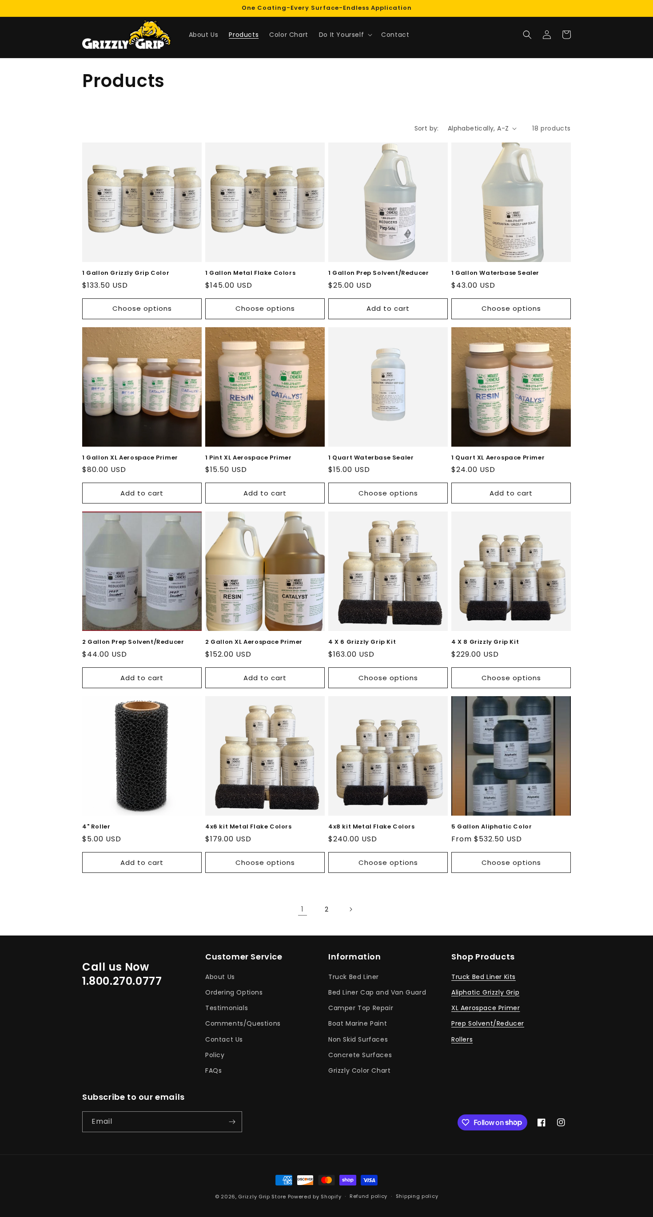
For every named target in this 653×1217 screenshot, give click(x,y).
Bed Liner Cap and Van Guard (377, 992)
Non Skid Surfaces (358, 1039)
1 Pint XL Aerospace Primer (248, 458)
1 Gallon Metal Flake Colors (250, 273)
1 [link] (302, 909)
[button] (345, 34)
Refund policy (368, 1196)
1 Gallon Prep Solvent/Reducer (378, 273)
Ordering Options (234, 992)
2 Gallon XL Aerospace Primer (254, 642)
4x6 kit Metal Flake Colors (248, 827)
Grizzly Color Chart (359, 1070)
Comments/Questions (243, 1023)
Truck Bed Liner (353, 976)
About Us (220, 976)
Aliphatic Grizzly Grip (485, 992)
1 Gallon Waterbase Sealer (495, 273)
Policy (215, 1055)
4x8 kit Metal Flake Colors (371, 827)
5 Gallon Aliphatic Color (491, 827)
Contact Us (224, 1039)
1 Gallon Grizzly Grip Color (125, 273)
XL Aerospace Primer (485, 1007)
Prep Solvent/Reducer (487, 1023)
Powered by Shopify (315, 1196)
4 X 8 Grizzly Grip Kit (485, 642)
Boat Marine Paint (357, 1023)
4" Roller (96, 827)
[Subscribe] (232, 1121)
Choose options (142, 308)
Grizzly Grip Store (262, 1196)
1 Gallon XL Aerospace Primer (130, 458)
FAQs (213, 1070)
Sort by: (426, 128)
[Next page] (350, 909)
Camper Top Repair (360, 1007)
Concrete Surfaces (360, 1055)
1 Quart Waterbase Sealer (371, 458)
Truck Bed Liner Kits (483, 976)
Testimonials (226, 1007)
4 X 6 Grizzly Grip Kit (362, 642)
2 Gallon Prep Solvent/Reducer (133, 642)
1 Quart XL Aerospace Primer (498, 458)
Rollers (462, 1039)
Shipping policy (417, 1196)
